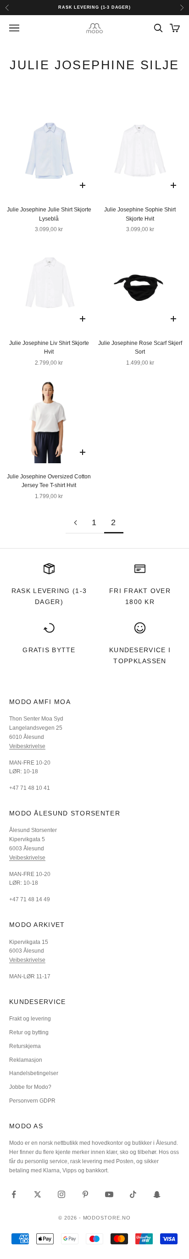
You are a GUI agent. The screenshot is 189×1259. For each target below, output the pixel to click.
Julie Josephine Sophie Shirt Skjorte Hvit (140, 214)
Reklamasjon (25, 1060)
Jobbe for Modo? (30, 1087)
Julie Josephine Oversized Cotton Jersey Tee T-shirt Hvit (49, 481)
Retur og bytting (29, 1032)
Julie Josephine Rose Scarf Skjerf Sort (140, 347)
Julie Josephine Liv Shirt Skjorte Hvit (49, 347)
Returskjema (25, 1046)
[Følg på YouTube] (109, 1194)
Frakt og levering (30, 1018)
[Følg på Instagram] (61, 1194)
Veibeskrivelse (27, 746)
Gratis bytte (49, 650)
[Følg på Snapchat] (156, 1194)
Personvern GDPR (32, 1101)
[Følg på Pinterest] (85, 1194)
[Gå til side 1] (75, 522)
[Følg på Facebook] (13, 1194)
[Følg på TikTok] (133, 1194)
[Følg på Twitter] (37, 1194)
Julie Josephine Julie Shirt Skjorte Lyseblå (49, 214)
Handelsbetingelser (33, 1073)
